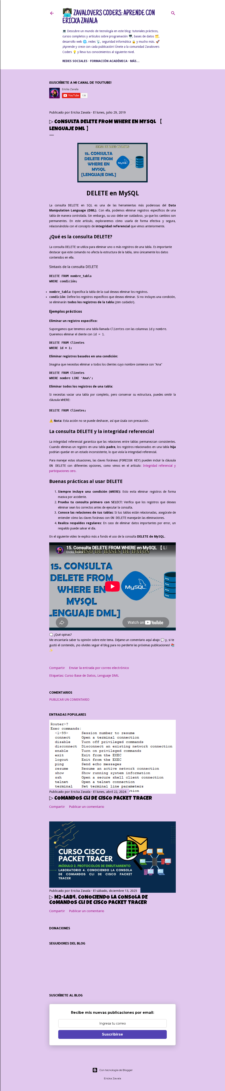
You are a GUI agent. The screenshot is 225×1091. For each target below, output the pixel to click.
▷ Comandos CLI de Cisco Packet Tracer (100, 798)
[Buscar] (173, 12)
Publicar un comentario (69, 699)
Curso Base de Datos (80, 676)
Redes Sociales (74, 61)
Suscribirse (112, 1034)
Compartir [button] (57, 668)
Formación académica (108, 61)
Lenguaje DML (108, 676)
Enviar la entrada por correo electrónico (99, 668)
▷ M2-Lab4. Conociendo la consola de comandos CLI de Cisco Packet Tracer (98, 900)
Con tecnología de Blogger (116, 1070)
